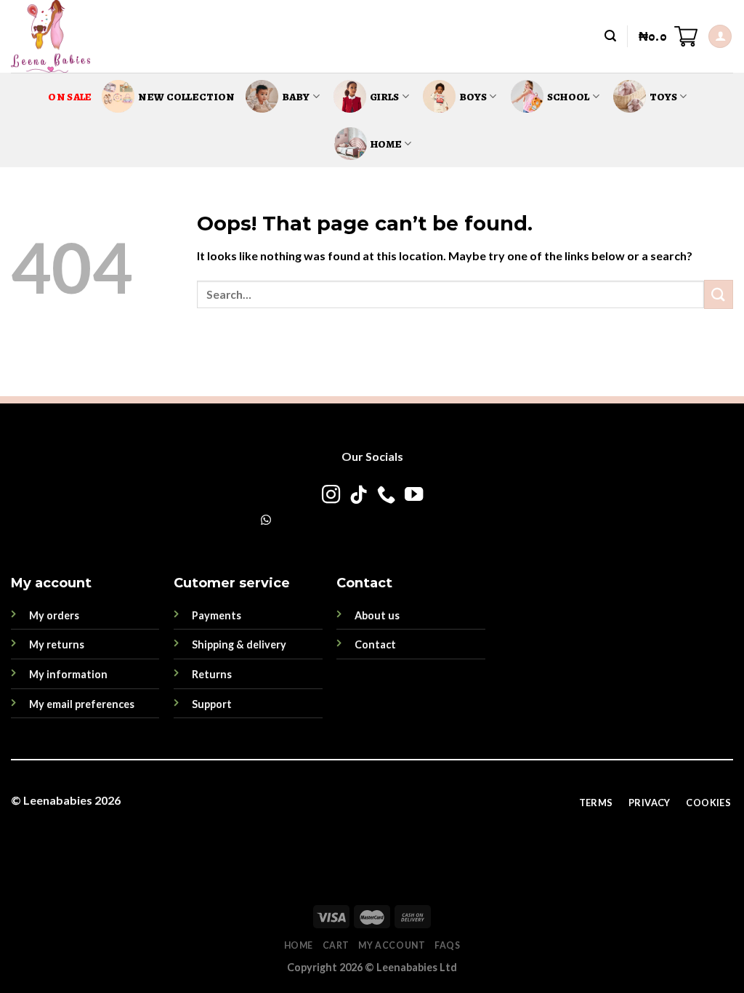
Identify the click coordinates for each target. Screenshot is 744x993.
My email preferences (81, 704)
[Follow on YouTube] (413, 496)
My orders (54, 615)
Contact (375, 644)
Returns (212, 674)
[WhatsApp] (266, 519)
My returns (56, 644)
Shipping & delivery (239, 644)
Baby (296, 96)
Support (212, 704)
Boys (473, 96)
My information (68, 674)
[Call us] (385, 496)
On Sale (70, 96)
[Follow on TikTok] (358, 496)
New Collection (186, 96)
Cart (336, 945)
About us (377, 615)
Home (386, 144)
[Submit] (718, 294)
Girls (384, 96)
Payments (216, 615)
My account (391, 945)
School (568, 96)
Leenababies (57, 800)
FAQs (447, 945)
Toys (663, 96)
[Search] (610, 36)
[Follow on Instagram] (330, 496)
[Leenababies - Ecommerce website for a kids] (71, 36)
